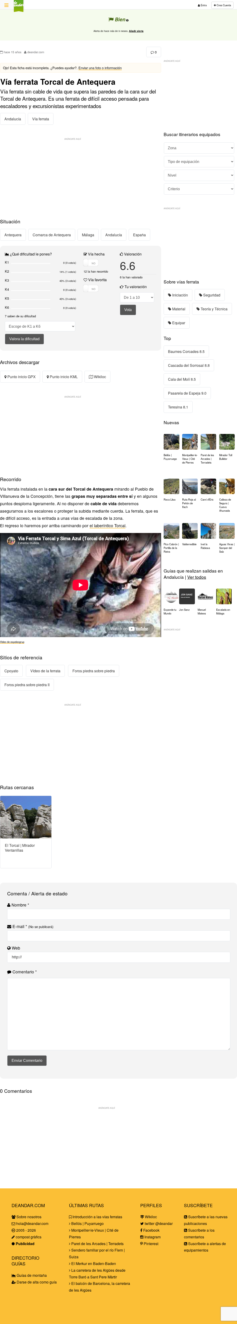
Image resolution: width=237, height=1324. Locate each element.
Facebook (150, 1230)
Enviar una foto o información (100, 67)
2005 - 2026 (25, 1230)
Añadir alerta (136, 31)
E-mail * (32, 926)
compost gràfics (28, 1237)
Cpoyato (11, 670)
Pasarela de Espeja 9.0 (187, 393)
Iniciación (179, 295)
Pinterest (150, 1243)
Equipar (178, 322)
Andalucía (12, 118)
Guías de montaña (31, 1275)
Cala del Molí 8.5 (182, 379)
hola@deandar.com (32, 1223)
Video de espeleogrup (12, 642)
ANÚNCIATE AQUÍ (72, 138)
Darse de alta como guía (36, 1282)
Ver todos (196, 577)
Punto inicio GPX (21, 376)
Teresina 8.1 (178, 407)
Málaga (88, 234)
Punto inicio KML (63, 376)
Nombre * (19, 904)
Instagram (152, 1237)
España (139, 234)
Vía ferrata (40, 118)
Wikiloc (99, 376)
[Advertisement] (80, 175)
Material (178, 309)
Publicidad (24, 1243)
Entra (203, 5)
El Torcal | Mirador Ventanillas (20, 848)
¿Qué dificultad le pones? (30, 254)
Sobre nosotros (28, 1216)
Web (15, 947)
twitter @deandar (158, 1223)
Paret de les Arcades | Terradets (97, 1243)
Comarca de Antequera (52, 234)
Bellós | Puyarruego (87, 1223)
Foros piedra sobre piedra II (27, 684)
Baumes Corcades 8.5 (186, 351)
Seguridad (211, 295)
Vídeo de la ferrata (45, 670)
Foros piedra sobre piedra (93, 670)
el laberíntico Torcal (107, 525)
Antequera (13, 234)
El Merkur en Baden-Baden (93, 1263)
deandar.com (35, 52)
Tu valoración (135, 287)
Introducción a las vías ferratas (97, 1216)
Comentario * (24, 971)
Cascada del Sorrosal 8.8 (189, 365)
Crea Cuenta (223, 5)
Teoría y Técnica (214, 309)
